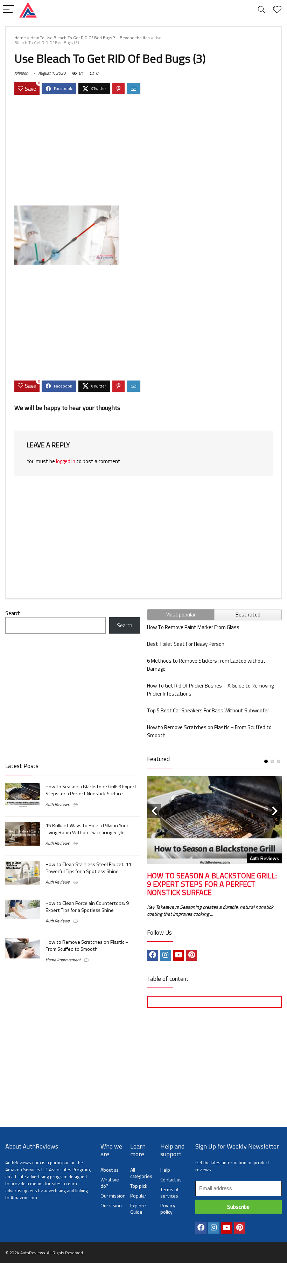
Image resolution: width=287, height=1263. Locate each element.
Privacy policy (167, 1208)
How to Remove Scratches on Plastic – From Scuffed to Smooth (87, 945)
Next (275, 811)
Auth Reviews (58, 804)
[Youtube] (178, 955)
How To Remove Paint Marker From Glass (193, 627)
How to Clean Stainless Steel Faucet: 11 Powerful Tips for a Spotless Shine (88, 867)
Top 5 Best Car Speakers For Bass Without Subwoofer (208, 710)
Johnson (21, 73)
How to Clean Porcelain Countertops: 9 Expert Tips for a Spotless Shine (87, 906)
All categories (141, 1173)
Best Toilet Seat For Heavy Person (185, 644)
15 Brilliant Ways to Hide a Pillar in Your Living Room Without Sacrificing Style (87, 829)
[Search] (261, 9)
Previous (154, 811)
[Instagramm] (165, 955)
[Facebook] (152, 955)
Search (13, 613)
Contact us (171, 1179)
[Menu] (8, 9)
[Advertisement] (143, 151)
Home (20, 37)
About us (109, 1169)
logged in (65, 461)
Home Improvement (63, 959)
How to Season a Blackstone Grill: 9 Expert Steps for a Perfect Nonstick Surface (91, 790)
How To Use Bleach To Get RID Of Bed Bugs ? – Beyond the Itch (90, 37)
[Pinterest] (191, 955)
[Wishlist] (277, 9)
